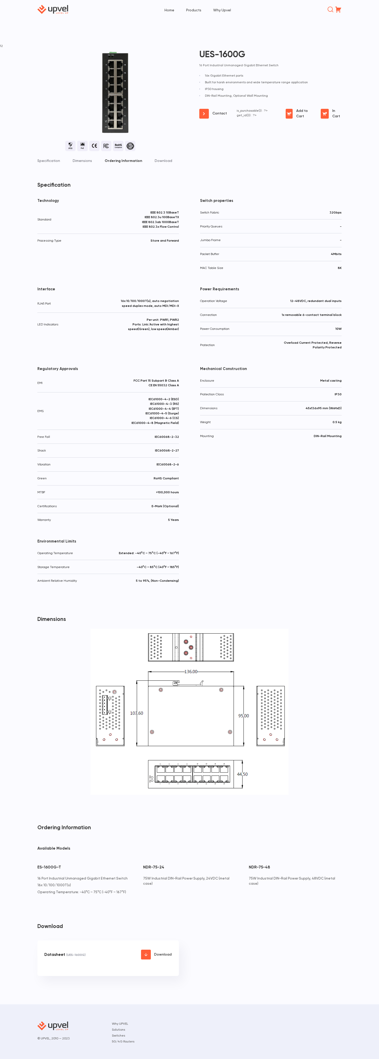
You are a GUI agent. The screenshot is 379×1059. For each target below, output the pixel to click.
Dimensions (82, 161)
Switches (118, 1035)
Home (169, 10)
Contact (219, 113)
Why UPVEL (120, 1023)
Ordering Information (123, 161)
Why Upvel (222, 10)
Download (163, 161)
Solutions (118, 1029)
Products (193, 10)
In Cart (336, 113)
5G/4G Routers (123, 1041)
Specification (48, 161)
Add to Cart (302, 113)
